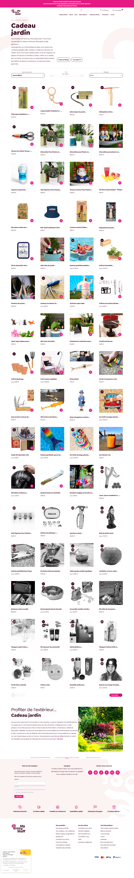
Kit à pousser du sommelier (50, 647)
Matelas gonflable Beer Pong (21, 571)
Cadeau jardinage (63, 60)
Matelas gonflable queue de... (51, 455)
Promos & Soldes (61, 842)
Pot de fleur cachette (18, 685)
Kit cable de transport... (107, 609)
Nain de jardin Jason (106, 533)
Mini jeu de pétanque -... (49, 533)
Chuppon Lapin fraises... (19, 647)
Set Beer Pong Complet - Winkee (110, 190)
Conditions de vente (85, 828)
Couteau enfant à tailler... (79, 227)
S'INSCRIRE (19, 796)
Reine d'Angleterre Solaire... (80, 417)
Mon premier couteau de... (20, 417)
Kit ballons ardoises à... (19, 493)
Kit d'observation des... (19, 227)
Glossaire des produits (63, 848)
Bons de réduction (106, 842)
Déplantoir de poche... (107, 228)
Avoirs (102, 837)
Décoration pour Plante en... (80, 152)
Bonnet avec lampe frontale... (109, 685)
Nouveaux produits (62, 828)
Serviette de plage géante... (109, 417)
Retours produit (105, 831)
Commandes (104, 834)
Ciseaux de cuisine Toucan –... (21, 151)
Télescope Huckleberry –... (20, 114)
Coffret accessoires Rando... (109, 303)
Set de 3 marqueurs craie (108, 379)
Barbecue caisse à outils (19, 609)
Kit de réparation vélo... (19, 265)
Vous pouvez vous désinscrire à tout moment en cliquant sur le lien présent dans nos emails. (29, 786)
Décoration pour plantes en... (109, 152)
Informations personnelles (109, 828)
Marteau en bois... (76, 533)
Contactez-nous (83, 837)
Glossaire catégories (85, 842)
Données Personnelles (108, 845)
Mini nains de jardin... (47, 265)
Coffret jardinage (17, 379)
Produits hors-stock (62, 839)
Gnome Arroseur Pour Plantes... (81, 190)
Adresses (103, 839)
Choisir (106, 75)
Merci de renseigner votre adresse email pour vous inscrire (27, 778)
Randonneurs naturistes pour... (81, 341)
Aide (79, 839)
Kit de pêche (74, 379)
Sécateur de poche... (18, 303)
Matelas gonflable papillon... (80, 265)
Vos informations (106, 825)
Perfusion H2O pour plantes (50, 571)
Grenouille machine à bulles (79, 609)
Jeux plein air (77, 60)
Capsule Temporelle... (19, 190)
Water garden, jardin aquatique (81, 571)
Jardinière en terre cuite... (108, 571)
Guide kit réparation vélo (20, 455)
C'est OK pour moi (26, 870)
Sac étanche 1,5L (105, 455)
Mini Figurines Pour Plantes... (50, 190)
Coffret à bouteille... (106, 265)
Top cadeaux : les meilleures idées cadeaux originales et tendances (65, 834)
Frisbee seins (45, 685)
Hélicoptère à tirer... (106, 112)
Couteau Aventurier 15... (49, 303)
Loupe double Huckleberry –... (51, 111)
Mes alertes (104, 848)
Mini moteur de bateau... (49, 417)
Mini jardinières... (76, 647)
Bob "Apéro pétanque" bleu (50, 228)
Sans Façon (6, 870)
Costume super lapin (77, 303)
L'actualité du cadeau (63, 845)
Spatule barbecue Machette (50, 493)
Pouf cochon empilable (48, 379)
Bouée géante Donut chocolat (51, 609)
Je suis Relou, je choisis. (16, 870)
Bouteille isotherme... (77, 685)
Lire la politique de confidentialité (9, 865)
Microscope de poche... (78, 112)
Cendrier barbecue (106, 341)
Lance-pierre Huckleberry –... (109, 495)
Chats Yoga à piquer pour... (20, 341)
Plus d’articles (114, 695)
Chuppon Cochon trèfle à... (108, 647)
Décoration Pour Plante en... (50, 152)
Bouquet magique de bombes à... (81, 493)
